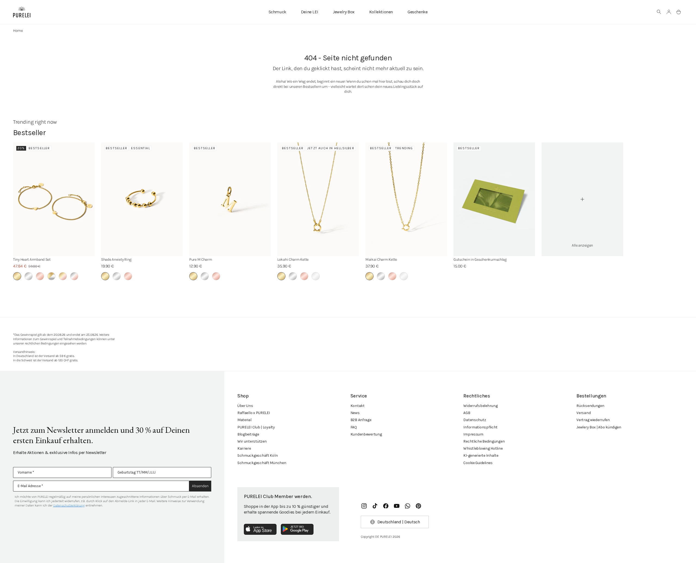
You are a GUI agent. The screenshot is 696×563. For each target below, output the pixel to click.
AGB (466, 412)
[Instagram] (364, 506)
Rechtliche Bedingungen (484, 441)
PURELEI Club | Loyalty (256, 427)
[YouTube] (396, 506)
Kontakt (357, 405)
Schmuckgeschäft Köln (257, 455)
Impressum (473, 434)
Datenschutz (474, 420)
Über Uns (245, 405)
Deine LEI (309, 11)
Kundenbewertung (366, 434)
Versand (583, 412)
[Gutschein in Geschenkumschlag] (494, 199)
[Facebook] (386, 506)
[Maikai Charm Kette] (406, 199)
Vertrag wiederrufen (593, 420)
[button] (659, 12)
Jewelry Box (344, 11)
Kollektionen (381, 11)
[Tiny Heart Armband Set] (54, 199)
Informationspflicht (480, 427)
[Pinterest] (418, 506)
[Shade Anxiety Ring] (142, 199)
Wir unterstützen (252, 441)
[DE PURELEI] (21, 12)
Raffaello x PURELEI (253, 412)
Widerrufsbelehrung (480, 405)
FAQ (353, 427)
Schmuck (277, 11)
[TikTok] (375, 506)
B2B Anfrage (360, 420)
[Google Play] (297, 529)
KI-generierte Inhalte (480, 455)
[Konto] (668, 12)
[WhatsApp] (407, 506)
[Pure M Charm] (230, 199)
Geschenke (417, 11)
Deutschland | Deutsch (398, 521)
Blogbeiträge (248, 434)
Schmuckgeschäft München (261, 463)
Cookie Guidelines (477, 463)
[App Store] (260, 529)
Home (18, 30)
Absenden (200, 486)
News (355, 412)
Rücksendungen (590, 405)
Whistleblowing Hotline (482, 448)
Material (244, 420)
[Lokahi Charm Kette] (318, 199)
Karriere (244, 448)
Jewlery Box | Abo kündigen (598, 427)
